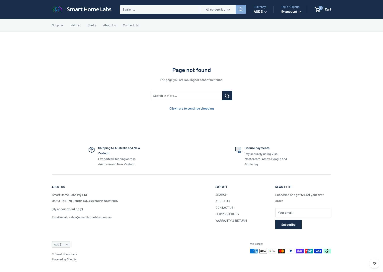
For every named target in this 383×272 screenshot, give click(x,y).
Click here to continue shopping (191, 108)
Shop (55, 25)
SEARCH (221, 194)
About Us (109, 25)
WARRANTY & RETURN (231, 220)
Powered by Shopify (64, 259)
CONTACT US (224, 207)
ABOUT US (222, 201)
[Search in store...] (227, 95)
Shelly (92, 25)
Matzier (75, 25)
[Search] (241, 9)
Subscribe (288, 224)
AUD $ (57, 244)
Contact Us (130, 25)
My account (289, 11)
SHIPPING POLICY (227, 214)
